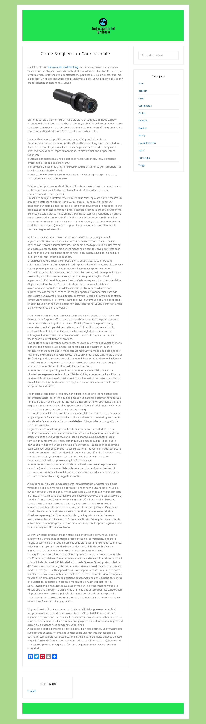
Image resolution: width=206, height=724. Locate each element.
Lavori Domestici (147, 143)
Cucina (141, 113)
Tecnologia (144, 158)
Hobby (141, 135)
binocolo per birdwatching (63, 67)
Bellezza (142, 90)
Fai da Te (142, 120)
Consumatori (145, 105)
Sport (141, 150)
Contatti (31, 691)
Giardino (142, 128)
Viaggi (141, 165)
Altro (141, 83)
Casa (140, 98)
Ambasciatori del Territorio (103, 25)
